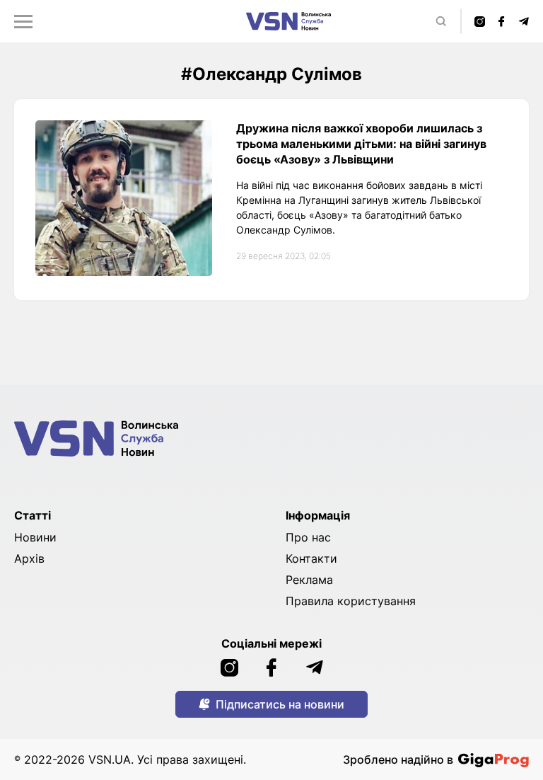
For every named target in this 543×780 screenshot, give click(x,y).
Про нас (308, 537)
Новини (35, 537)
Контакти (311, 558)
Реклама (309, 580)
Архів (29, 558)
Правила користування (351, 601)
